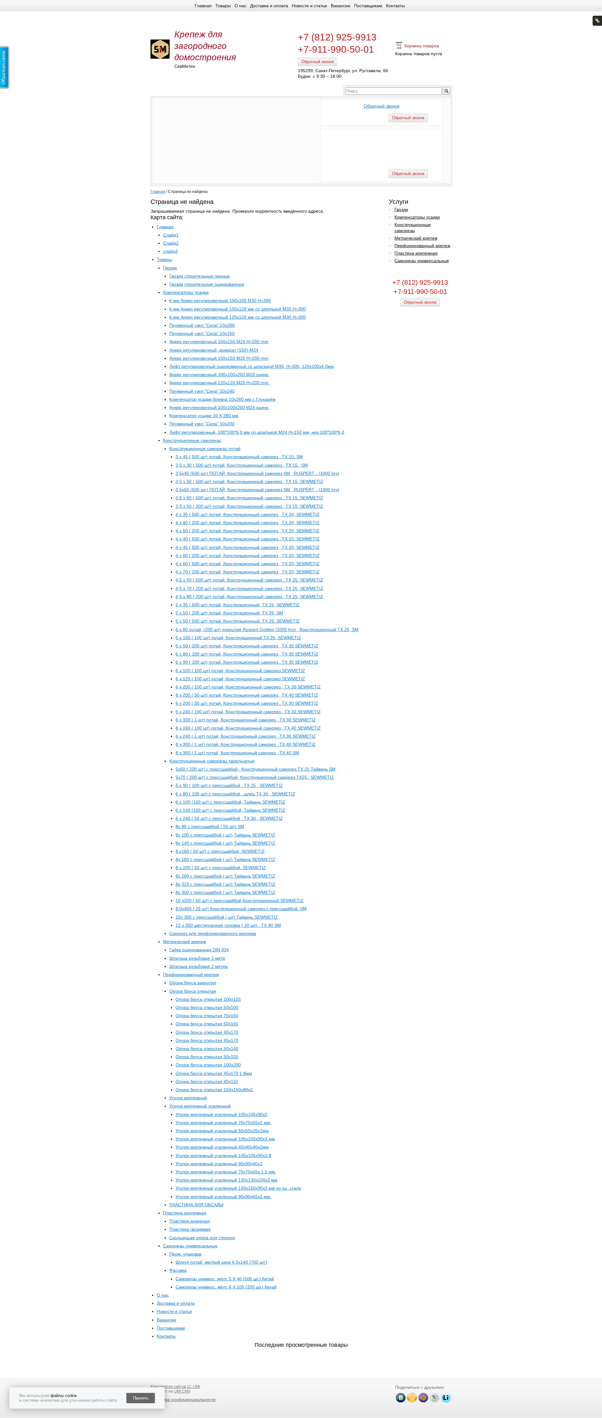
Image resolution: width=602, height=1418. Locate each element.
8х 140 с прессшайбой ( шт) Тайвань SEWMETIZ (225, 843)
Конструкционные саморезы (192, 440)
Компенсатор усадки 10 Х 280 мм (203, 415)
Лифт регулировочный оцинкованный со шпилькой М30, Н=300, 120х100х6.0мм (251, 366)
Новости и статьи (309, 5)
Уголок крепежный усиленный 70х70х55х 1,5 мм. (226, 1171)
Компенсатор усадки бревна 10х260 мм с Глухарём (222, 399)
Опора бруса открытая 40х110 (207, 1081)
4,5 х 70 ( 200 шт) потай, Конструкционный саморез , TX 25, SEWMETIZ (249, 588)
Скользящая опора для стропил (202, 1237)
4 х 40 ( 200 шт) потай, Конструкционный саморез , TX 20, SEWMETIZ (247, 522)
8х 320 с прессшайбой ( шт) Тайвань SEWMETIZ (225, 884)
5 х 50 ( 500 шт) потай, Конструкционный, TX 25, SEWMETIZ (238, 621)
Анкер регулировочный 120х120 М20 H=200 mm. (219, 382)
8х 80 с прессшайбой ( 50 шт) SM (210, 826)
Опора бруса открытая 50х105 (207, 1056)
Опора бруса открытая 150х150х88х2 (214, 1089)
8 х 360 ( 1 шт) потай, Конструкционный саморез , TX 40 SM (237, 752)
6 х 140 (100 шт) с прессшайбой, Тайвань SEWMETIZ (230, 810)
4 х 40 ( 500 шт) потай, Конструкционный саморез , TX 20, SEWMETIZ (247, 538)
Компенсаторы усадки (186, 292)
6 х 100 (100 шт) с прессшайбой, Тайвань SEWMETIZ (230, 802)
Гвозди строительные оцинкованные (206, 284)
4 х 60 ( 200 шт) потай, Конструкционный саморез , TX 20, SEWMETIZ (247, 555)
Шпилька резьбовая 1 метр (197, 958)
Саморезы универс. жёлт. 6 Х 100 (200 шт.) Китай (226, 1286)
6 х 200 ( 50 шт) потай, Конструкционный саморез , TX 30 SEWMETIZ (247, 703)
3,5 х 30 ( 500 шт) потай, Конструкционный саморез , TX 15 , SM (242, 465)
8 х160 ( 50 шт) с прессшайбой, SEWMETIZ (220, 851)
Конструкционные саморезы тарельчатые (212, 760)
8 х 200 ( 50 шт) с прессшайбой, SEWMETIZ (221, 867)
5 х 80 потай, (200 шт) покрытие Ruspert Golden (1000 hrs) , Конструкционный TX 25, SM (267, 629)
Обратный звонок (317, 61)
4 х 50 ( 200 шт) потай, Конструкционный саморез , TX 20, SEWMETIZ (247, 530)
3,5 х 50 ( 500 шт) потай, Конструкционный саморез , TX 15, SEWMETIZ (249, 481)
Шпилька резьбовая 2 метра (198, 966)
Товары (223, 5)
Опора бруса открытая (192, 991)
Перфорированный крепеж (191, 974)
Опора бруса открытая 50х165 (207, 1023)
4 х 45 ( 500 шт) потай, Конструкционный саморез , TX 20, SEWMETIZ (247, 547)
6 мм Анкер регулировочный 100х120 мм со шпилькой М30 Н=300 (237, 308)
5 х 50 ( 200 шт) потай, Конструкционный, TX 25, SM (229, 612)
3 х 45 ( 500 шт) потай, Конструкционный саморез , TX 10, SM (239, 456)
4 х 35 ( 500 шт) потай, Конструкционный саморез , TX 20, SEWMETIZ (247, 514)
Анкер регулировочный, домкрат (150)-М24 (213, 350)
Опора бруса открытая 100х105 (208, 999)
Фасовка (178, 1270)
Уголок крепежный (188, 1097)
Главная (203, 5)
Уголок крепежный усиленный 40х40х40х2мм (222, 1147)
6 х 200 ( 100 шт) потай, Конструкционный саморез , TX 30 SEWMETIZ (248, 686)
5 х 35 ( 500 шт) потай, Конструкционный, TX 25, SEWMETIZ (238, 604)
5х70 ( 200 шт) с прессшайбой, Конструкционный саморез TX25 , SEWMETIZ (255, 777)
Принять (141, 1398)
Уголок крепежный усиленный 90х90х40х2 (219, 1163)
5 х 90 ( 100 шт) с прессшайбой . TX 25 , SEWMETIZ (229, 785)
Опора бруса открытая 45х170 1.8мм (214, 1073)
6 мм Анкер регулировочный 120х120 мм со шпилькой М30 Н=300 (237, 317)
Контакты (395, 5)
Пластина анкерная (189, 1221)
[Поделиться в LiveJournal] (435, 1398)
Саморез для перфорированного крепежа (212, 933)
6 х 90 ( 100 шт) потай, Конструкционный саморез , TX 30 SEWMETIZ (247, 662)
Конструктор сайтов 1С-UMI (175, 1386)
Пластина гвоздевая (190, 1229)
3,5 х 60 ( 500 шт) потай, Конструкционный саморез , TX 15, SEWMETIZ (249, 497)
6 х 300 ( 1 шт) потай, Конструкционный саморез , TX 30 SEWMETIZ (246, 719)
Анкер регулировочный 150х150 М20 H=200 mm (218, 358)
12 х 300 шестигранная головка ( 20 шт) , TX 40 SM (228, 925)
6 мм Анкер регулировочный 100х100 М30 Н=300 (220, 300)
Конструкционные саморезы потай (204, 448)
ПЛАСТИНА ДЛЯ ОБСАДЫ (196, 1204)
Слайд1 (171, 234)
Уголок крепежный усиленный (200, 1105)
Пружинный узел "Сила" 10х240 (202, 391)
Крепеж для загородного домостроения (205, 45)
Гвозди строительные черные (199, 276)
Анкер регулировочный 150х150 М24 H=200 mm (218, 341)
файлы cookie (63, 1395)
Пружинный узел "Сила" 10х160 (202, 333)
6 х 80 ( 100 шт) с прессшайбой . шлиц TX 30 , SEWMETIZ (235, 793)
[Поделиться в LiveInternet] (446, 1398)
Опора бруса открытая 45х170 (207, 1040)
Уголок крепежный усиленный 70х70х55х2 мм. (223, 1122)
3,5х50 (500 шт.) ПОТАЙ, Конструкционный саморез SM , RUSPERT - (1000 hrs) (257, 489)
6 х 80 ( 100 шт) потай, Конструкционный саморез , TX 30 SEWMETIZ (247, 653)
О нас (240, 5)
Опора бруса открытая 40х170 (207, 1032)
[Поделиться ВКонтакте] (401, 1398)
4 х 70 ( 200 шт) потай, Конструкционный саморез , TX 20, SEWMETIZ (247, 571)
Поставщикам (368, 5)
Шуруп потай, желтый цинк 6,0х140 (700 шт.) (221, 1262)
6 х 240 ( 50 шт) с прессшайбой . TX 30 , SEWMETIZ (229, 818)
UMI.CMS (182, 1391)
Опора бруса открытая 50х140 (207, 1048)
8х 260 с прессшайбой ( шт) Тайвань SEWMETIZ (225, 876)
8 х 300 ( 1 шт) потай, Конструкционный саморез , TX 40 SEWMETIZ (246, 744)
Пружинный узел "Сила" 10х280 (202, 325)
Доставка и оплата (269, 5)
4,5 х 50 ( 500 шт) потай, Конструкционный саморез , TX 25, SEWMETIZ (249, 579)
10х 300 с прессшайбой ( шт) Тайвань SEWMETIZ (227, 917)
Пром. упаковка (185, 1253)
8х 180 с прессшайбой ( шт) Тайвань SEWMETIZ (225, 859)
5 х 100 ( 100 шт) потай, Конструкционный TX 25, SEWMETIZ (238, 637)
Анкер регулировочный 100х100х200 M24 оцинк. (219, 407)
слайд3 (170, 251)
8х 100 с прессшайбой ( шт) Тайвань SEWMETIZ (225, 834)
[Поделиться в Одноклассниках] (412, 1398)
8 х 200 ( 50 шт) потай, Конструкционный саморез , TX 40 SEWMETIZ (247, 695)
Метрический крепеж (184, 941)
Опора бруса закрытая (192, 982)
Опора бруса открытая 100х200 (208, 1064)
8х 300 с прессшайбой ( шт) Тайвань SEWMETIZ (225, 892)
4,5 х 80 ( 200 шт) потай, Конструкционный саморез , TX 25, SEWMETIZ (249, 596)
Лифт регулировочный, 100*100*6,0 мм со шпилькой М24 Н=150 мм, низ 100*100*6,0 (256, 432)
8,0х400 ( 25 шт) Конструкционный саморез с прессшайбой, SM (241, 908)
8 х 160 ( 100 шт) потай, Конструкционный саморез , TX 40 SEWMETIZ (248, 727)
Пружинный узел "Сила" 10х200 (202, 423)
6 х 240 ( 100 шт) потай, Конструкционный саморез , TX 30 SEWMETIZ (248, 711)
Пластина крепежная (184, 1212)
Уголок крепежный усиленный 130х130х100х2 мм (226, 1179)
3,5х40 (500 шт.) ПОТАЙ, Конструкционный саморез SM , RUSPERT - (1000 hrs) (257, 473)
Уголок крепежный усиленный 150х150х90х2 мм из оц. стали (238, 1188)
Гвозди (170, 267)
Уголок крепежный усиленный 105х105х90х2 (221, 1114)
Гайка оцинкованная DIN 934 (199, 949)
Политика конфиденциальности (183, 1399)
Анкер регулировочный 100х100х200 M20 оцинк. (219, 374)
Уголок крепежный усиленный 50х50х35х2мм (222, 1130)
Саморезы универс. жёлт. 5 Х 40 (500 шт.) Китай (225, 1278)
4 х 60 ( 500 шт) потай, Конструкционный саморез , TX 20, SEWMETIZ (247, 563)
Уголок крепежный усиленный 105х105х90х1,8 (223, 1155)
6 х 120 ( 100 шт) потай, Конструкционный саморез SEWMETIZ (240, 678)
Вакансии (340, 5)
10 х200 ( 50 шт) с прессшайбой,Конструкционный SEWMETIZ (240, 900)
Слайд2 (171, 243)
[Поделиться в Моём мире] (423, 1398)
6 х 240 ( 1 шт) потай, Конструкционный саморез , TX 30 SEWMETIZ (246, 736)
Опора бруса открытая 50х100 (207, 1007)
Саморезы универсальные (190, 1245)
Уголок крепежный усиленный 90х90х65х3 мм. (223, 1196)
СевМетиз (184, 66)
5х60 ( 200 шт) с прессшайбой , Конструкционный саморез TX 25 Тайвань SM (255, 769)
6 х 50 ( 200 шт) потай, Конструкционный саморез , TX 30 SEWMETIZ (247, 645)
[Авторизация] (597, 21)
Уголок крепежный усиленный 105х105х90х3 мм (225, 1138)
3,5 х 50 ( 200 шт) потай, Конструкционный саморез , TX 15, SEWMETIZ (249, 506)
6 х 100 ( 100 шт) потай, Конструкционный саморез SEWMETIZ (240, 670)
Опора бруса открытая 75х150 (207, 1015)
